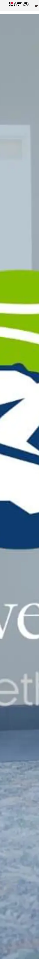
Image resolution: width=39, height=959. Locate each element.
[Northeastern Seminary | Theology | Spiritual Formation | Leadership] (19, 5)
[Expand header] (36, 5)
